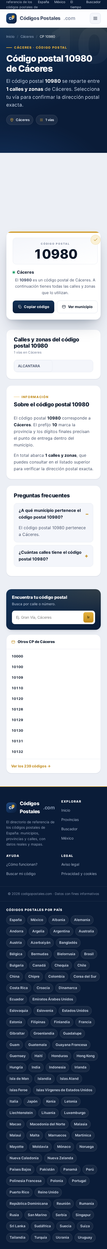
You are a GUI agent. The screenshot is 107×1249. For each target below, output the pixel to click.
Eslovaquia (19, 1010)
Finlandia (62, 1022)
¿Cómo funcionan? (21, 864)
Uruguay (85, 1237)
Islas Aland (69, 1078)
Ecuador (17, 999)
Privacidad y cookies (79, 873)
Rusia (14, 1215)
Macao (15, 1124)
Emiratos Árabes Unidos (52, 999)
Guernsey (18, 1056)
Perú (90, 1169)
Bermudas (39, 954)
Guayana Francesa (71, 1045)
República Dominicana (29, 1203)
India (36, 1067)
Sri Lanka (17, 1226)
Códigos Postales (42, 18)
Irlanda (80, 1067)
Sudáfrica (42, 1226)
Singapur (83, 1215)
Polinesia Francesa (26, 1181)
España (16, 920)
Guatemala (37, 1045)
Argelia (38, 931)
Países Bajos (20, 1169)
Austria (16, 942)
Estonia (16, 1022)
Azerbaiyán (40, 942)
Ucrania (62, 1237)
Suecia (65, 1226)
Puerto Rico (19, 1192)
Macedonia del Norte (47, 1124)
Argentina (61, 931)
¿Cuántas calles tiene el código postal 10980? (50, 556)
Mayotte (17, 1147)
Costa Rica (19, 988)
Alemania (82, 920)
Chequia (62, 965)
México (67, 838)
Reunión (63, 1203)
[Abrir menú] (95, 18)
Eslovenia (45, 1010)
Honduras (59, 1056)
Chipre (33, 976)
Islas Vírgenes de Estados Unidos (64, 1090)
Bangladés (68, 942)
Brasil (89, 954)
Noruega (86, 1147)
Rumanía (86, 1203)
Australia (86, 931)
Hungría (16, 1067)
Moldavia (40, 1147)
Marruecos (57, 1135)
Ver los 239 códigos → (31, 766)
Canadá (39, 965)
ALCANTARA (29, 366)
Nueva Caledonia (24, 1158)
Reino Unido (48, 1192)
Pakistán (47, 1169)
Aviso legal (70, 864)
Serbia (61, 1215)
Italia (14, 1101)
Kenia (51, 1101)
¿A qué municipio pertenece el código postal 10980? (50, 514)
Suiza (85, 1226)
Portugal (79, 1181)
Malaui (15, 1135)
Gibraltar (17, 1033)
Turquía (40, 1237)
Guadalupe (72, 1033)
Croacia (43, 988)
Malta (34, 1135)
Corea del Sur (84, 976)
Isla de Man (19, 1078)
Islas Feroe (19, 1090)
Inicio (10, 36)
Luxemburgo (74, 1113)
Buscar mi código (21, 873)
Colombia (56, 976)
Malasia (80, 1124)
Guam (14, 1045)
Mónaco (64, 1147)
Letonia (70, 1101)
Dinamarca (68, 988)
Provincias (70, 819)
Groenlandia (44, 1033)
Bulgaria (17, 965)
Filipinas (38, 1022)
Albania (58, 920)
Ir (88, 617)
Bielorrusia (66, 954)
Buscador (69, 829)
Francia (85, 1022)
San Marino (37, 1215)
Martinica (83, 1135)
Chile (81, 965)
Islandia (44, 1078)
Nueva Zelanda (60, 1158)
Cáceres (27, 36)
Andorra (16, 931)
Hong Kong (86, 1056)
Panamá (70, 1169)
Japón (32, 1101)
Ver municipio (80, 306)
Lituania (48, 1113)
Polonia (56, 1181)
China (14, 976)
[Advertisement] (53, 184)
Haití (39, 1056)
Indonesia (57, 1067)
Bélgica (16, 954)
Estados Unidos (75, 1010)
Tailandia (17, 1237)
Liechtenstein (21, 1113)
